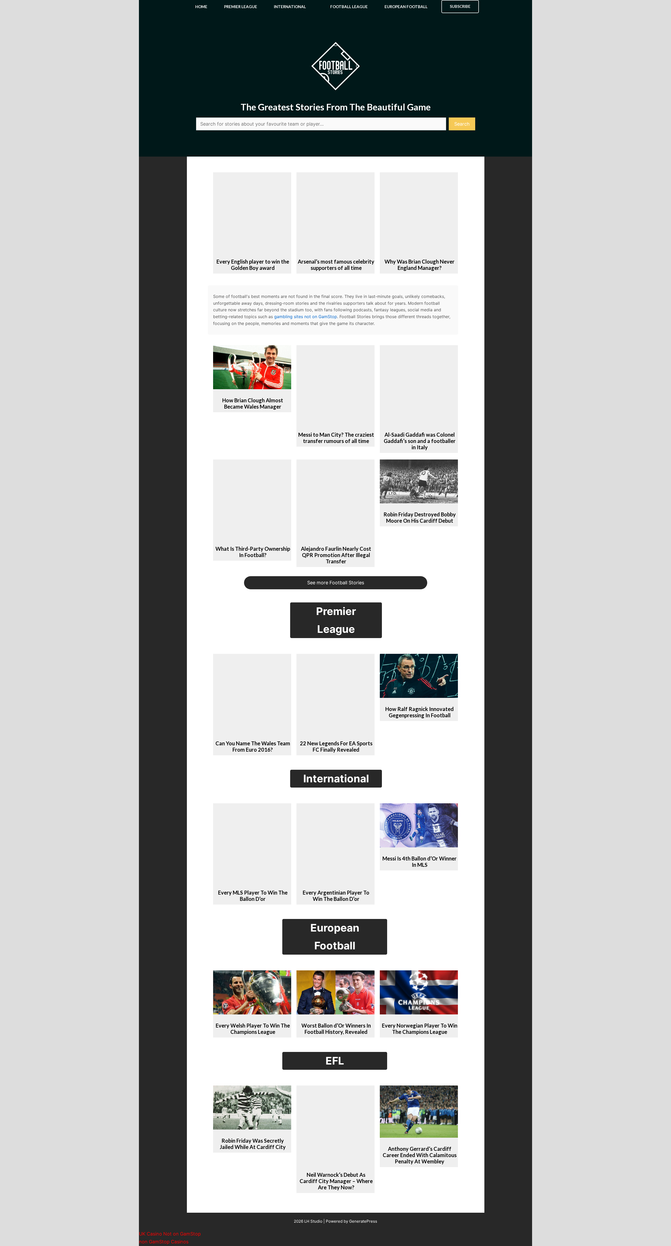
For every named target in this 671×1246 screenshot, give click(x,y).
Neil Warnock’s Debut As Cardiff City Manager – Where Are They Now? (336, 1181)
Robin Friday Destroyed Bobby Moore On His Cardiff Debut (419, 517)
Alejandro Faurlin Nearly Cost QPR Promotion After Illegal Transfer (336, 555)
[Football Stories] (335, 6)
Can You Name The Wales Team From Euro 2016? (252, 746)
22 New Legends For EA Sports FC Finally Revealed (336, 746)
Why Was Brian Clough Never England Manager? (419, 264)
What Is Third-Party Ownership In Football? (252, 552)
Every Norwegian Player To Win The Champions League (419, 1028)
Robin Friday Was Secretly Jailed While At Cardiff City (253, 1143)
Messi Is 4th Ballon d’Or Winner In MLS (419, 861)
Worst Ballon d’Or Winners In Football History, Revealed (336, 1028)
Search (462, 124)
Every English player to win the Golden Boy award (253, 264)
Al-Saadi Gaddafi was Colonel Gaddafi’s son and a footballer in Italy (420, 440)
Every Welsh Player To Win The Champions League (253, 1028)
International (290, 6)
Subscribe (460, 6)
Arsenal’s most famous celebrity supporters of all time (336, 264)
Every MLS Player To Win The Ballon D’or (253, 895)
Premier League (240, 6)
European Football (406, 6)
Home (201, 6)
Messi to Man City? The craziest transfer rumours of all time (336, 437)
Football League (349, 6)
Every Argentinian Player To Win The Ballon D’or (336, 895)
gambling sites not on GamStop (305, 316)
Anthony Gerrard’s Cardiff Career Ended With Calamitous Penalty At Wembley (420, 1155)
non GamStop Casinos (163, 1241)
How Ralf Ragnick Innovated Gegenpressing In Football (419, 712)
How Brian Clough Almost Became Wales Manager (252, 403)
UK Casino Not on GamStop (170, 1234)
